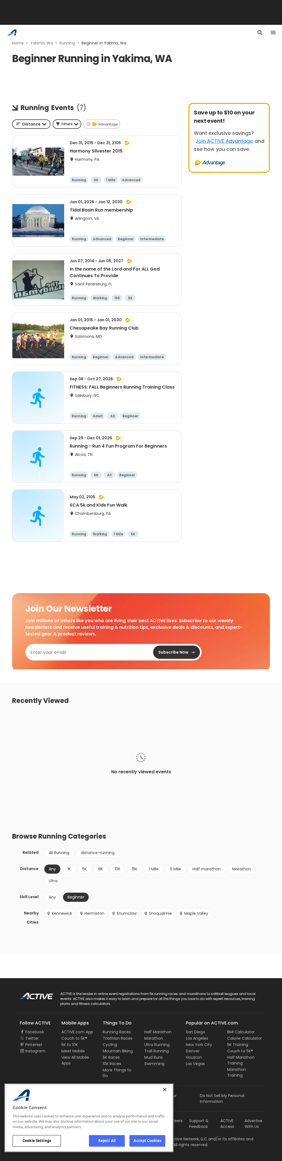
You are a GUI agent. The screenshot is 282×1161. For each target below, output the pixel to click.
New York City (199, 1044)
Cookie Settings (37, 1140)
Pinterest (33, 1044)
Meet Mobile (73, 1051)
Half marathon (206, 869)
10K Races (112, 1063)
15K (134, 869)
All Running (59, 852)
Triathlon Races (117, 1038)
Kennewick (62, 913)
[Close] (165, 1090)
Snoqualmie (160, 913)
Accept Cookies (147, 1140)
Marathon (241, 869)
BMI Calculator (241, 1032)
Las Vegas (195, 1063)
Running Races (117, 1032)
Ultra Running (157, 1044)
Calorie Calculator (244, 1038)
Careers (175, 1120)
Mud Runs (153, 1057)
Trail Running (156, 1051)
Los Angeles (197, 1038)
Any (52, 897)
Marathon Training (236, 1072)
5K (84, 869)
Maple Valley (196, 913)
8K (100, 869)
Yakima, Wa (41, 43)
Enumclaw (127, 913)
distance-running (98, 852)
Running (67, 43)
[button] (67, 124)
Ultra (53, 881)
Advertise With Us (253, 1123)
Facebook (34, 1032)
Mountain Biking (118, 1051)
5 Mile (175, 869)
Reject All (107, 1140)
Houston (194, 1057)
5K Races (111, 1057)
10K (117, 869)
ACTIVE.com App (77, 1032)
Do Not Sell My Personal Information (222, 1098)
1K (69, 869)
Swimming (154, 1063)
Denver (193, 1051)
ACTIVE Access (227, 1123)
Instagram (35, 1051)
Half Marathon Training (240, 1060)
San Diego (195, 1032)
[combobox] (31, 124)
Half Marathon (158, 1032)
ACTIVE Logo (31, 994)
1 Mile (154, 869)
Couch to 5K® (74, 1038)
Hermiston (94, 913)
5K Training (237, 1044)
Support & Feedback (198, 1123)
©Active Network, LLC (181, 1139)
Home (18, 43)
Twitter (32, 1038)
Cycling (110, 1044)
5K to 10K (69, 1044)
